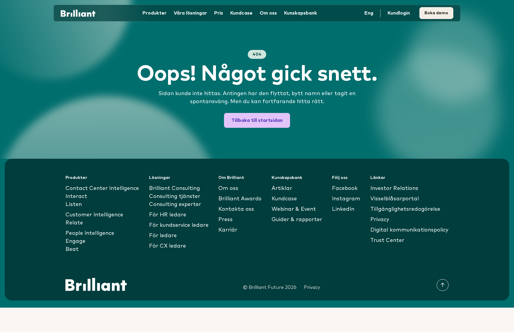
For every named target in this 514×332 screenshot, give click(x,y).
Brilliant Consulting (174, 188)
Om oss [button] (268, 13)
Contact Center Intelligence (102, 188)
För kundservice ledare (179, 225)
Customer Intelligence (94, 215)
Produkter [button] (154, 13)
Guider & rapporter (297, 219)
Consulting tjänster (174, 196)
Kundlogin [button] (399, 13)
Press (225, 219)
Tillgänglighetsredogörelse (405, 209)
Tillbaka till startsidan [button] (257, 120)
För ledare (163, 235)
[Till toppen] (443, 285)
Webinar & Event (294, 209)
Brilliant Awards (239, 199)
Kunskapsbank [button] (300, 13)
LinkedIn (343, 209)
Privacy (379, 219)
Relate (74, 223)
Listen (73, 204)
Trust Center (387, 240)
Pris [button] (218, 13)
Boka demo (436, 13)
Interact (76, 196)
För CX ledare (167, 246)
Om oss (228, 188)
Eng (368, 13)
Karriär (227, 230)
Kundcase (241, 13)
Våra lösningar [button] (190, 13)
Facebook (345, 188)
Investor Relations (394, 188)
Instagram (346, 199)
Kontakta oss (236, 209)
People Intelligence (89, 233)
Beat (72, 249)
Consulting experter (175, 204)
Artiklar (282, 188)
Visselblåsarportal (394, 199)
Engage (75, 241)
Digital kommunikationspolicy (409, 230)
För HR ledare (167, 215)
